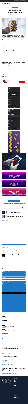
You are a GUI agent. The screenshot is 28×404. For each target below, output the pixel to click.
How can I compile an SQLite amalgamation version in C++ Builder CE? (10, 348)
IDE (14, 287)
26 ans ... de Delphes (5, 317)
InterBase (15, 385)
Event (14, 283)
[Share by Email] (25, 207)
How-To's (14, 285)
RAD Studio (15, 381)
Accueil (2, 397)
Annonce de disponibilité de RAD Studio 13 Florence (13, 254)
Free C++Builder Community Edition (19, 203)
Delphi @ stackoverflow (6, 353)
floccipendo (3, 74)
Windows (14, 310)
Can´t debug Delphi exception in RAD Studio (7, 361)
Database (14, 277)
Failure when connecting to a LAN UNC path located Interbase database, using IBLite (12, 370)
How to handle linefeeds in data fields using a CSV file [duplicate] (9, 356)
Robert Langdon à (19, 35)
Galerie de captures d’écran (6, 48)
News (14, 380)
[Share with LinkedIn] (24, 207)
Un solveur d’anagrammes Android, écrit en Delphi (9, 44)
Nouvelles (3, 316)
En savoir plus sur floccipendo (6, 45)
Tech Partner (15, 388)
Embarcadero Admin (14, 14)
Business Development (14, 271)
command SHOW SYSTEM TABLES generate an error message (9, 373)
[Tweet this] (23, 207)
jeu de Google (4, 47)
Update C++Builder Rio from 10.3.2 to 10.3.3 (7, 349)
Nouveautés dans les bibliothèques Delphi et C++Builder (10, 330)
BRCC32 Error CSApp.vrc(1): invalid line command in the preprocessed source (11, 347)
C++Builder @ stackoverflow (7, 343)
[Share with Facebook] (22, 207)
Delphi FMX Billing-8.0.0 (4, 360)
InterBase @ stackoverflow (7, 364)
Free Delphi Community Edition (8, 203)
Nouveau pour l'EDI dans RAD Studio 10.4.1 (8, 326)
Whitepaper (14, 308)
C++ (14, 273)
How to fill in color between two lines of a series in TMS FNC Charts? (10, 357)
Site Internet (4, 46)
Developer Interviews (14, 281)
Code (14, 275)
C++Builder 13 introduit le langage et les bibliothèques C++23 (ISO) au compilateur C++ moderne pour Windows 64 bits (16, 259)
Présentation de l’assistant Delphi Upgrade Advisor (13, 250)
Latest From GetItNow (6, 338)
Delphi (14, 279)
